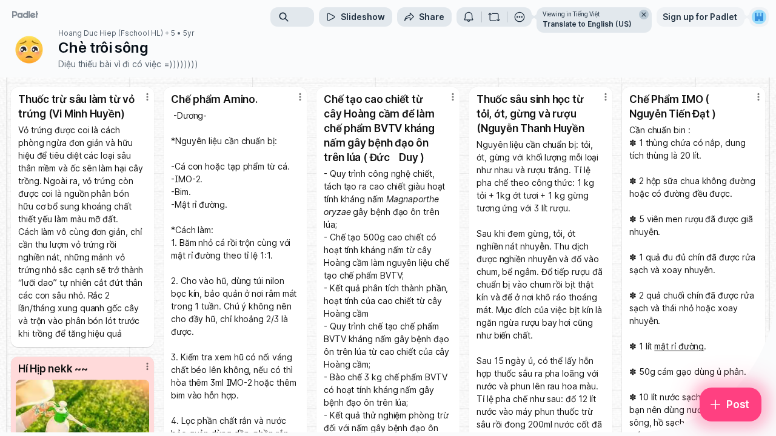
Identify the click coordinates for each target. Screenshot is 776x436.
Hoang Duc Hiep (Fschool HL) (110, 33)
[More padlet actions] (519, 17)
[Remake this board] (494, 17)
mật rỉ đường (679, 346)
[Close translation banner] (644, 14)
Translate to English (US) (587, 23)
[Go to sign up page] (759, 17)
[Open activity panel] (469, 17)
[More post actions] (147, 97)
